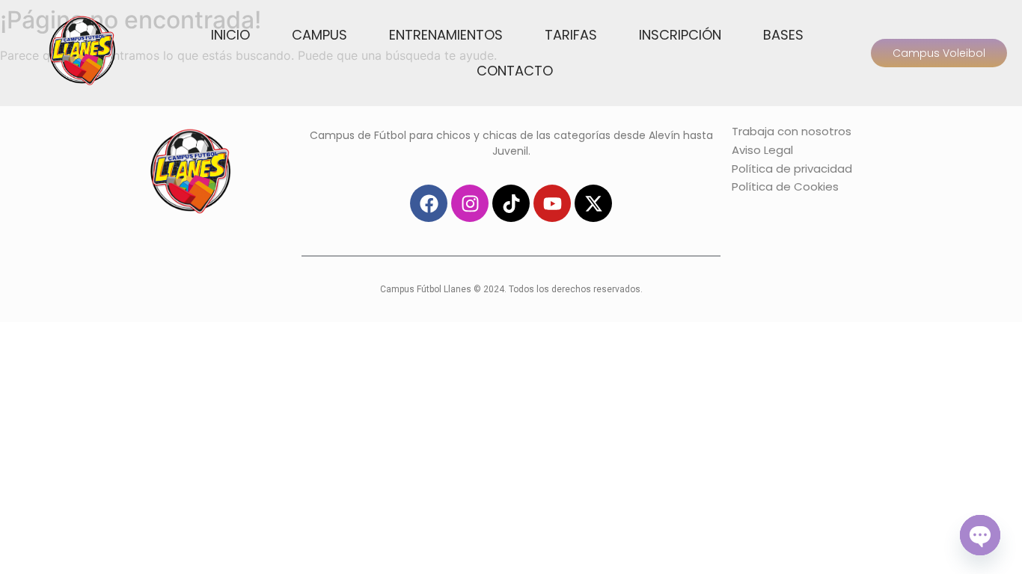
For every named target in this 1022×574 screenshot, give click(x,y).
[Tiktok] (511, 203)
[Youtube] (552, 203)
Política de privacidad (792, 168)
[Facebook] (428, 203)
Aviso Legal (762, 150)
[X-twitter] (593, 203)
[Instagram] (470, 203)
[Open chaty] (980, 535)
